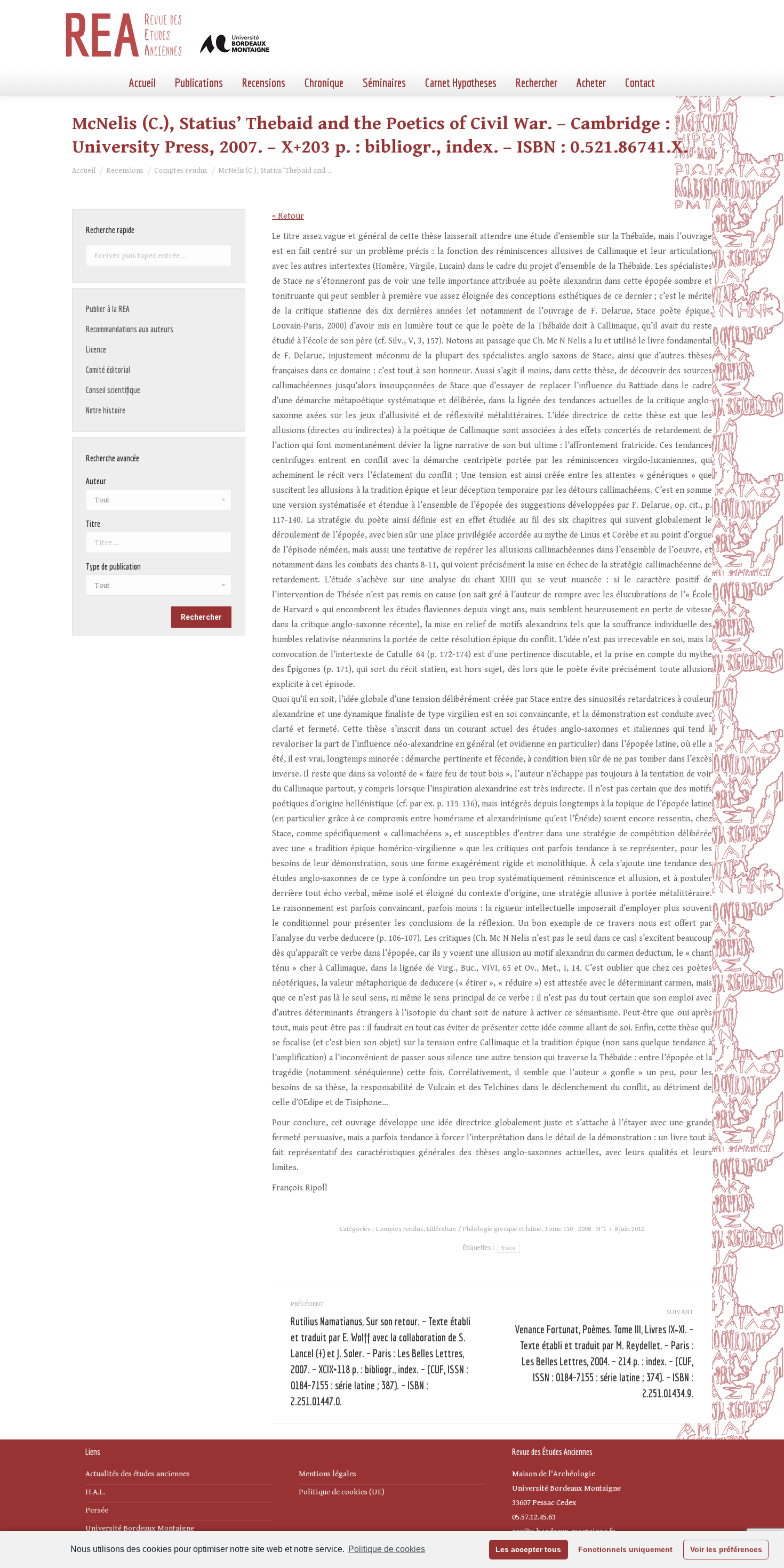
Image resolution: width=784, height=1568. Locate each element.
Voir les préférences (726, 1549)
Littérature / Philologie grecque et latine (484, 1229)
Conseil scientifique (113, 390)
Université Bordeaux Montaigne (139, 1528)
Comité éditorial (108, 369)
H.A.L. (95, 1492)
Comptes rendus (399, 1229)
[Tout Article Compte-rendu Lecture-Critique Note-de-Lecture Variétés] (158, 587)
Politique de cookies (386, 1549)
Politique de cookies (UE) (342, 1492)
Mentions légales (327, 1473)
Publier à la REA (108, 309)
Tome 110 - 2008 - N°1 (575, 1229)
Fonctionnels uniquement (625, 1549)
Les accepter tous (528, 1549)
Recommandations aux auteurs (129, 329)
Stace (508, 1248)
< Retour (288, 216)
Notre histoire (105, 410)
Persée (96, 1510)
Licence (96, 349)
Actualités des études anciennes (137, 1473)
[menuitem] (142, 83)
